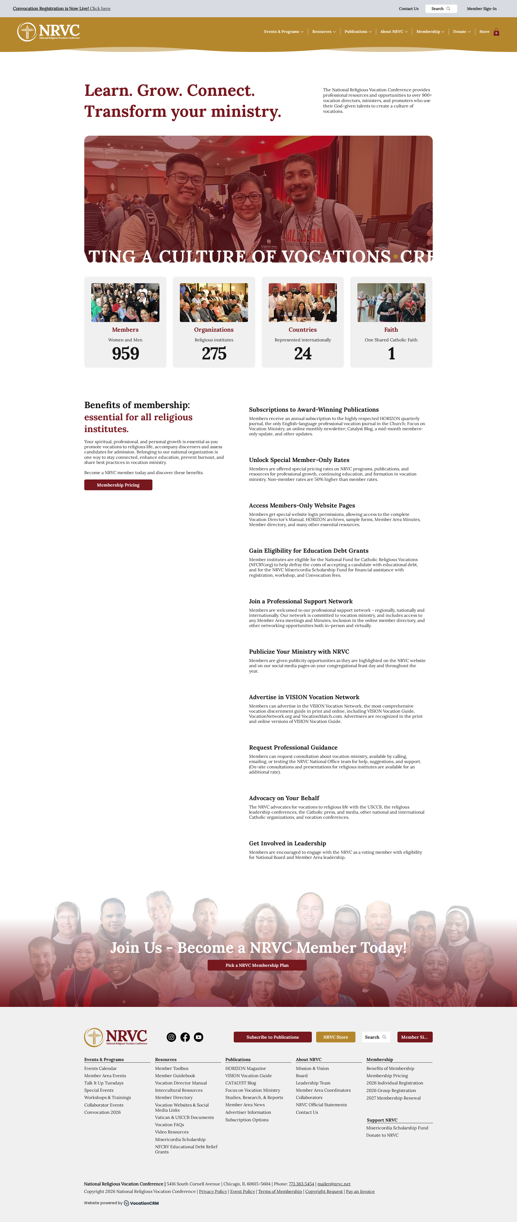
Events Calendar (100, 1068)
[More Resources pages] (334, 31)
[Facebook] (185, 1037)
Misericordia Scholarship (180, 1139)
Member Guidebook (175, 1075)
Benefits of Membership (390, 1068)
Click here (62, 8)
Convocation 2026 (102, 1112)
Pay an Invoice (360, 1191)
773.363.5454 (301, 1183)
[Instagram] (171, 1037)
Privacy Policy (213, 1191)
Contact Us (408, 8)
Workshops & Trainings (107, 1097)
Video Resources (171, 1132)
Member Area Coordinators (323, 1090)
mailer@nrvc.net (334, 1183)
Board (302, 1075)
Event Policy (242, 1191)
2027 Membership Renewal (393, 1098)
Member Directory (174, 1097)
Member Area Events (105, 1075)
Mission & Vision (312, 1068)
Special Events (98, 1090)
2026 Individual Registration (394, 1083)
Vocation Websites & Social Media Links (182, 1107)
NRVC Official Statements (321, 1104)
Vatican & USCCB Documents (184, 1117)
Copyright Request (324, 1191)
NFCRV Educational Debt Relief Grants (186, 1149)
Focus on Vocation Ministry (252, 1090)
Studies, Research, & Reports (254, 1097)
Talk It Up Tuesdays (103, 1083)
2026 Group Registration (391, 1090)
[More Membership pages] (443, 31)
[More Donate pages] (469, 31)
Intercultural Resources (178, 1090)
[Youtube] (198, 1037)
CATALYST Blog (240, 1083)
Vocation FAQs (169, 1124)
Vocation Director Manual (181, 1083)
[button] (496, 32)
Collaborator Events (103, 1105)
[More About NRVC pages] (406, 31)
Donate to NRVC (382, 1135)
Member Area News (245, 1104)
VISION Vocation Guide (248, 1075)
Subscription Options (246, 1119)
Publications (238, 1059)
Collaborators (309, 1097)
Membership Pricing (387, 1075)
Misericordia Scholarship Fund (397, 1127)
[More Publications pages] (370, 31)
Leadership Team (313, 1083)
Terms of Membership (280, 1191)
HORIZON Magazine (245, 1068)
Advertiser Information (248, 1112)
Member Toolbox (171, 1068)
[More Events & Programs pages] (302, 31)
